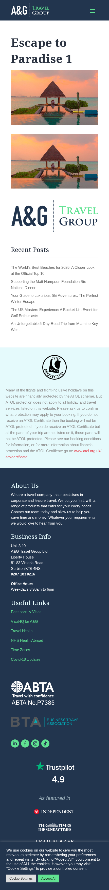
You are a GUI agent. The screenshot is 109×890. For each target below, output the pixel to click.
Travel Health (21, 631)
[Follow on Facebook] (25, 743)
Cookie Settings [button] (21, 878)
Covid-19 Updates (26, 659)
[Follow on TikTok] (45, 743)
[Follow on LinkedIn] (15, 743)
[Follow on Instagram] (35, 743)
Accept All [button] (48, 878)
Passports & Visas (26, 612)
